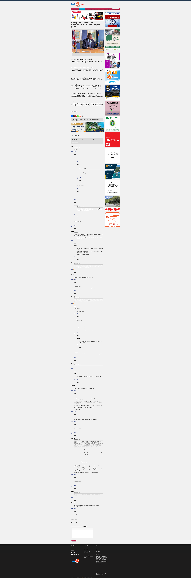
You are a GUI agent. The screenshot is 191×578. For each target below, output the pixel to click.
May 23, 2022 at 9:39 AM (77, 364)
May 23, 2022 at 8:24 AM (77, 232)
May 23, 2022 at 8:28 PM (77, 492)
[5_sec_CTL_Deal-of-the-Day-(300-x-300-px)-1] (112, 83)
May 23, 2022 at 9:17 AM (77, 352)
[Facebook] (72, 116)
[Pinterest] (76, 116)
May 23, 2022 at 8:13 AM (77, 196)
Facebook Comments (74, 519)
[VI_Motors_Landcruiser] (112, 99)
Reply (75, 154)
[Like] (72, 151)
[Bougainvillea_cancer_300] (112, 67)
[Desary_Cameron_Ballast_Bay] (112, 211)
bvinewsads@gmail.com (87, 554)
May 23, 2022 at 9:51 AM (77, 397)
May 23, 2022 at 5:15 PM (77, 481)
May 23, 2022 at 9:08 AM (77, 297)
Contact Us (73, 552)
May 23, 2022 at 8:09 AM (77, 147)
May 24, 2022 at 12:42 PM (80, 185)
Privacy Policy (98, 573)
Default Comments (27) (74, 517)
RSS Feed (98, 551)
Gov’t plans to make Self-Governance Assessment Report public (85, 24)
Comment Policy (105, 573)
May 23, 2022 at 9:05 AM (77, 286)
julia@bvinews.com (87, 551)
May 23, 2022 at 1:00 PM (80, 206)
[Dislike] (75, 151)
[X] (74, 116)
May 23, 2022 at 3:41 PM (77, 439)
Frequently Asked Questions (99, 574)
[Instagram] (80, 116)
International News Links (75, 554)
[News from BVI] (77, 6)
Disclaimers (101, 573)
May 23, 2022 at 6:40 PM (80, 320)
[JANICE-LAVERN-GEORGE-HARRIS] (112, 194)
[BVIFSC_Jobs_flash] (112, 26)
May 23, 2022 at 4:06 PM (82, 168)
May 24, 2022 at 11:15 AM (82, 339)
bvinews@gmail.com (87, 547)
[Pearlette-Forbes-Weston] (112, 162)
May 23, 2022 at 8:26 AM (77, 263)
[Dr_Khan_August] (112, 115)
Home (72, 547)
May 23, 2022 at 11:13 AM (77, 428)
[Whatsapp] (78, 116)
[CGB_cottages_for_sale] (87, 132)
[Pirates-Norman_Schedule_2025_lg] (112, 178)
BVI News (81, 577)
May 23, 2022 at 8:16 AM (77, 221)
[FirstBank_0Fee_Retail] (112, 131)
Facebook (98, 549)
